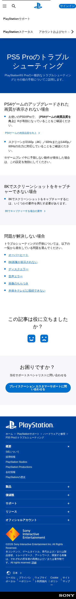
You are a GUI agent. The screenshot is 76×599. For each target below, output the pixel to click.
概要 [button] (8, 446)
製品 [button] (8, 486)
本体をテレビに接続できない (27, 290)
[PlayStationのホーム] (38, 6)
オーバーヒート (18, 255)
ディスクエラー (18, 269)
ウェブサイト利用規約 (41, 579)
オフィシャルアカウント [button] (21, 520)
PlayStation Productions (19, 467)
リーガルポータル (10, 579)
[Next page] (71, 31)
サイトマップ (66, 579)
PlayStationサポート (16, 19)
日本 (15, 573)
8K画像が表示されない (23, 262)
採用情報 (10, 456)
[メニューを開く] (4, 6)
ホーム (9, 433)
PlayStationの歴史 (16, 477)
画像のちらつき (18, 283)
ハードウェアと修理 (54, 433)
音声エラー (16, 276)
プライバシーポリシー (25, 579)
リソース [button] (11, 511)
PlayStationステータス (18, 32)
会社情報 (10, 472)
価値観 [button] (10, 495)
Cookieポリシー (54, 581)
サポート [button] (11, 503)
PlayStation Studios (16, 462)
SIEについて (12, 451)
